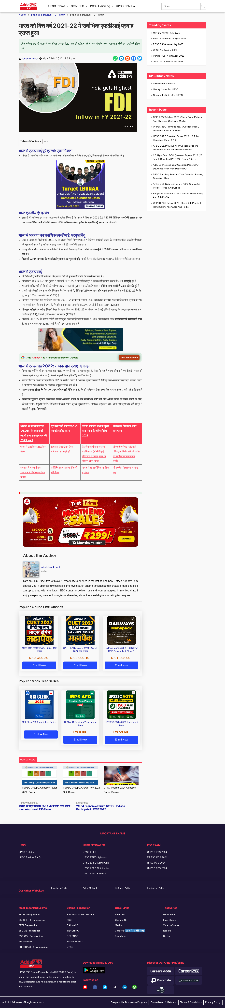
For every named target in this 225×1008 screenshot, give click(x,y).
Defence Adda (122, 888)
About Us (120, 914)
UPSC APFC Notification (96, 868)
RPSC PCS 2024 (156, 862)
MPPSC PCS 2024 (157, 857)
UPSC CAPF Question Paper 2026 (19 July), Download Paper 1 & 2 (176, 138)
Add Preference (129, 357)
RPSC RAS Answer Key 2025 (168, 44)
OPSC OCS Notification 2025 (168, 61)
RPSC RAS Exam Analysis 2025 (169, 38)
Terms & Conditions (191, 1002)
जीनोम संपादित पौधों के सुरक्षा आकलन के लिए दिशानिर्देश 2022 (95, 431)
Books (166, 936)
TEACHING (73, 930)
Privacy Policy (213, 1002)
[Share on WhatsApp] (115, 58)
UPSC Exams (56, 6)
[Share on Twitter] (139, 58)
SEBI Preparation (28, 925)
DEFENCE (72, 936)
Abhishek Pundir (30, 58)
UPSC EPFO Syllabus (95, 857)
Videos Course (171, 925)
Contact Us (121, 920)
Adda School (90, 888)
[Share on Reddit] (127, 58)
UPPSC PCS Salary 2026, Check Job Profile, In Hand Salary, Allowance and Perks (177, 205)
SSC (69, 920)
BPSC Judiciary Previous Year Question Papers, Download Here (178, 176)
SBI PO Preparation (29, 914)
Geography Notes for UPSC (168, 95)
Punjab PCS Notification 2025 (168, 55)
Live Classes (170, 920)
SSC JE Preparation (30, 930)
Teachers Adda (59, 888)
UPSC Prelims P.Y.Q (30, 857)
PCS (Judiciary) (100, 6)
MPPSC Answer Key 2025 (166, 32)
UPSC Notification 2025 (165, 50)
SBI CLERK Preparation (32, 920)
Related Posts (27, 759)
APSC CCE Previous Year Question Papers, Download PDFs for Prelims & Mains (175, 147)
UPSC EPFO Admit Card (96, 862)
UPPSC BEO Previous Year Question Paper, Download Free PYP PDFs (176, 128)
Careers (129, 930)
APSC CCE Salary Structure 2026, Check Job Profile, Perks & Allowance (176, 186)
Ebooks (167, 930)
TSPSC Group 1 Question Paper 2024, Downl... (39, 789)
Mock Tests (169, 914)
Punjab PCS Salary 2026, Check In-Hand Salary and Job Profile (178, 195)
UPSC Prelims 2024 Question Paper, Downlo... (120, 789)
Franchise (120, 936)
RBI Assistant (26, 941)
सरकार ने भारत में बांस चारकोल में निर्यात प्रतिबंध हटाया (32, 472)
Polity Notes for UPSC (165, 83)
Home (22, 14)
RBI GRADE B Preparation (33, 947)
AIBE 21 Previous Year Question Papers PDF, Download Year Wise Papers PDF (176, 167)
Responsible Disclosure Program (129, 1002)
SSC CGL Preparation (31, 936)
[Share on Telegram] (121, 58)
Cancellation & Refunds (163, 1002)
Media (118, 925)
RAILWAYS (73, 925)
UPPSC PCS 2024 (157, 852)
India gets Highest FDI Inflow (48, 14)
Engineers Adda (156, 888)
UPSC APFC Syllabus (94, 873)
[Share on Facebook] (133, 58)
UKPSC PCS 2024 (157, 868)
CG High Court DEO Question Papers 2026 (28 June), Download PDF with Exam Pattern (177, 157)
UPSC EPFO (90, 852)
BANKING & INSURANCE (81, 914)
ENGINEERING (75, 941)
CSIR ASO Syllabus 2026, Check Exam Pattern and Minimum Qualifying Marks (177, 119)
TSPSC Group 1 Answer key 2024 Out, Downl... (81, 789)
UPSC (70, 947)
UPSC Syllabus (27, 852)
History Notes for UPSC (165, 89)
